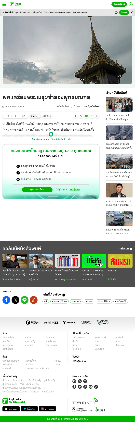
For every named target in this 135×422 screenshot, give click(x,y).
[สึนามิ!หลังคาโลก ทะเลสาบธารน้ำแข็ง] (41, 261)
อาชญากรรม (8, 345)
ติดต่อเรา (35, 392)
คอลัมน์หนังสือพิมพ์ (21, 248)
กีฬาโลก (29, 365)
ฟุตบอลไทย (31, 361)
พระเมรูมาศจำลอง (59, 301)
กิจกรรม (6, 380)
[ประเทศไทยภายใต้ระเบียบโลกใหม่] (67, 261)
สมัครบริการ (119, 4)
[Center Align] (132, 12)
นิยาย (75, 345)
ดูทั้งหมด (124, 248)
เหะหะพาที (87, 279)
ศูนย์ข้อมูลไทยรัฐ (9, 384)
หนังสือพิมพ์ (63, 106)
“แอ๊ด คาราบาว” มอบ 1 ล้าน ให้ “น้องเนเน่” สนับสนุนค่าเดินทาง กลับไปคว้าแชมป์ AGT (118, 117)
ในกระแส (50, 337)
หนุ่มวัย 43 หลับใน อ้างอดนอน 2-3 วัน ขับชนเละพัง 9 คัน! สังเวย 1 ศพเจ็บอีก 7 (118, 232)
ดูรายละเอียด (37, 189)
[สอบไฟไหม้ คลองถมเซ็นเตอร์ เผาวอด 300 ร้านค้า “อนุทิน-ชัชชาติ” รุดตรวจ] (119, 161)
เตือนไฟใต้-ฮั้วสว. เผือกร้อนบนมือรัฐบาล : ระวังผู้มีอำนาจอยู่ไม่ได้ (14, 273)
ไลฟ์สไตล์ (76, 349)
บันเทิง (75, 341)
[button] (75, 116)
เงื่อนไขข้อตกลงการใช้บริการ (15, 392)
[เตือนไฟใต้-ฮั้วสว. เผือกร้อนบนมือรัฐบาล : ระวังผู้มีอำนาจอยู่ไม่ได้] (14, 261)
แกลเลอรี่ (6, 368)
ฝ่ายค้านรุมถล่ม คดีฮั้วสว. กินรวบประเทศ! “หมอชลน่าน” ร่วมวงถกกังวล (119, 203)
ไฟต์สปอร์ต (7, 365)
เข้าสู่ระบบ (75, 189)
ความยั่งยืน (7, 349)
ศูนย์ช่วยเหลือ (32, 384)
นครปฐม (89, 301)
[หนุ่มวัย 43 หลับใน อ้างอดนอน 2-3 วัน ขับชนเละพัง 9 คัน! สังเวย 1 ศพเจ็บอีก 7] (119, 218)
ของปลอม (112, 271)
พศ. (45, 301)
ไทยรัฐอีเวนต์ (79, 361)
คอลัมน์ (119, 337)
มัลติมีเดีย (99, 349)
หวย (118, 341)
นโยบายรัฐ (30, 341)
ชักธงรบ (112, 279)
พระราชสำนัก (8, 337)
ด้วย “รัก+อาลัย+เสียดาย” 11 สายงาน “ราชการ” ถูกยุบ (93, 273)
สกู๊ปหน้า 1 (34, 279)
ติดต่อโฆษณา (47, 392)
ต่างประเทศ (51, 341)
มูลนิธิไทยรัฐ (49, 380)
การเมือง (6, 341)
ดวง (97, 341)
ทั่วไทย (77, 106)
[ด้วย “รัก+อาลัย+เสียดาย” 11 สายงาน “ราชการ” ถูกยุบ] (94, 261)
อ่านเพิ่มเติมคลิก (58, 13)
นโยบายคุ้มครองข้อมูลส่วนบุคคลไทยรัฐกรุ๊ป (21, 388)
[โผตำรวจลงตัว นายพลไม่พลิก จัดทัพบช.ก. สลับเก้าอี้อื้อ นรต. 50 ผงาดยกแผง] (119, 132)
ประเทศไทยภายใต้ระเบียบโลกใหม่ (66, 273)
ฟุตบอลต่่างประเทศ (10, 361)
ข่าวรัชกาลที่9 (120, 301)
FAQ (22, 384)
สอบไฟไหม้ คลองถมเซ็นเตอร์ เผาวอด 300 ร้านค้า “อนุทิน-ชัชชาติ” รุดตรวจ (119, 175)
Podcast (120, 345)
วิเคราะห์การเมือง (11, 279)
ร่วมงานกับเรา (19, 380)
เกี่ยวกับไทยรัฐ (34, 380)
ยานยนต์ (29, 345)
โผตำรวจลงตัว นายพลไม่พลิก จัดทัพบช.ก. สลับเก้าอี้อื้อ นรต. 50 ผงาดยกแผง (118, 146)
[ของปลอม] (120, 261)
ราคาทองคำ (51, 345)
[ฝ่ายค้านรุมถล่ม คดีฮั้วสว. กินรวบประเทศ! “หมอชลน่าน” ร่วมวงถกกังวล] (119, 190)
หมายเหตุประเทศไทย (65, 279)
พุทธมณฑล (76, 301)
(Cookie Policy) (81, 13)
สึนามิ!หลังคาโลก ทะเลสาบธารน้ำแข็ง (41, 273)
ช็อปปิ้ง (76, 357)
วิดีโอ (97, 345)
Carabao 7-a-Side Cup (37, 368)
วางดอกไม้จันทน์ (103, 301)
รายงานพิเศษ (78, 337)
